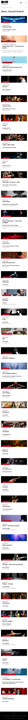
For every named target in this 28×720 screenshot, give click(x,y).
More (14, 21)
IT (12, 713)
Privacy (22, 718)
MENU (24, 2)
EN (14, 713)
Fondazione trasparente (15, 718)
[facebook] (14, 28)
